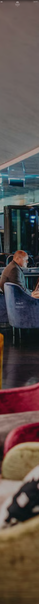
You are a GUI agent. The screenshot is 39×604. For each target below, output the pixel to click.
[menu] (1, 1)
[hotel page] (17, 2)
